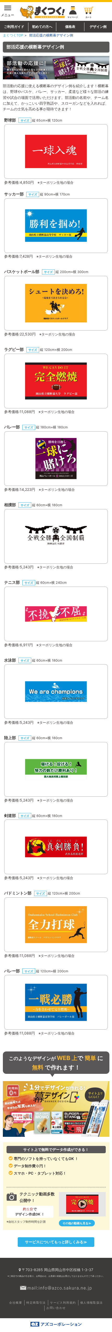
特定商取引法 (36, 1302)
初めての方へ (42, 27)
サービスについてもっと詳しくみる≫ (56, 1242)
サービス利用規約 (63, 1302)
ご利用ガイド (14, 27)
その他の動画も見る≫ (77, 1223)
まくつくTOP (13, 35)
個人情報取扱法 (91, 1302)
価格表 (70, 27)
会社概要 (15, 1302)
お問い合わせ (56, 1308)
